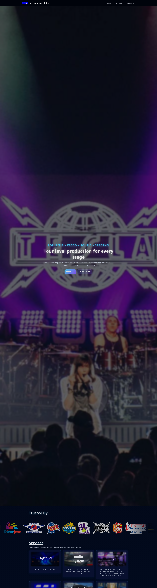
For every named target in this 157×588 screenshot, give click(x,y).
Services (108, 3)
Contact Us (130, 3)
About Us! (119, 3)
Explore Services (85, 272)
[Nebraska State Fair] (8, 528)
